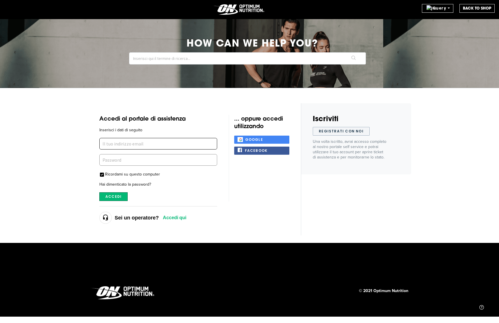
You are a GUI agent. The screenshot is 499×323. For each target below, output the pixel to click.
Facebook (256, 150)
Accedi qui (174, 217)
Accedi (113, 196)
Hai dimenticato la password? (125, 184)
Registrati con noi (341, 131)
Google (254, 139)
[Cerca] (354, 58)
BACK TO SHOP (477, 8)
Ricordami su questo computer (132, 174)
